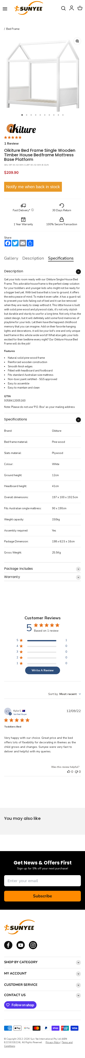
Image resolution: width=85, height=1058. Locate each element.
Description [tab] (33, 258)
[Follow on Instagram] (21, 948)
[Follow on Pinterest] (33, 948)
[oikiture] (21, 129)
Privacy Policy (53, 1042)
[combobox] (64, 694)
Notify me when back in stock (33, 186)
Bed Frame (12, 29)
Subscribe (42, 896)
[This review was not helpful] (76, 771)
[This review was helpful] (68, 771)
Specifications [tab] (61, 258)
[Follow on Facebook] (8, 948)
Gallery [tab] (11, 258)
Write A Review (43, 670)
